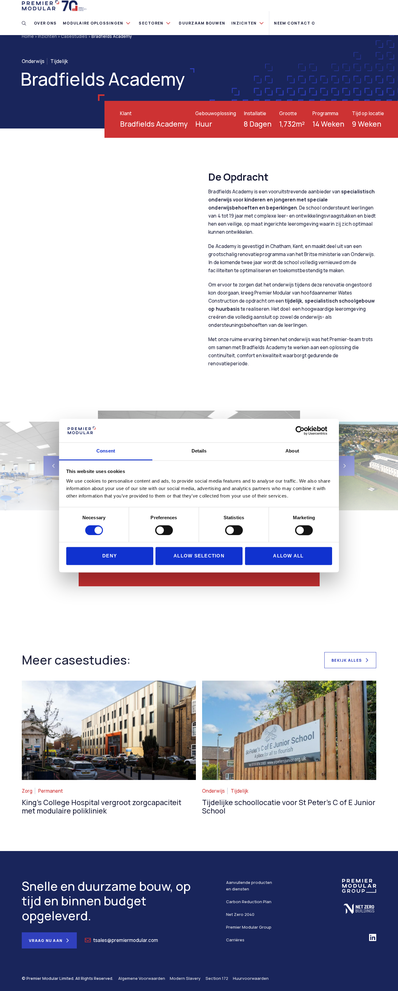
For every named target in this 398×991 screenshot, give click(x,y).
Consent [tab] (105, 451)
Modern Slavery (185, 978)
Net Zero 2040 (240, 914)
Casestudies (74, 36)
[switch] (164, 530)
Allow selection (199, 556)
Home (28, 36)
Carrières (235, 940)
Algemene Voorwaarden (141, 978)
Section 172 (217, 978)
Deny (109, 556)
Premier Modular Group (248, 927)
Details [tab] (199, 451)
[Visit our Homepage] (54, 5)
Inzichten (47, 36)
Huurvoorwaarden (251, 978)
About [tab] (292, 451)
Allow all (288, 556)
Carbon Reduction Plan (248, 901)
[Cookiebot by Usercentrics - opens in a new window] (305, 430)
